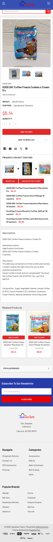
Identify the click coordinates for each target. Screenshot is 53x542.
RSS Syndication (9, 465)
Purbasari (32, 497)
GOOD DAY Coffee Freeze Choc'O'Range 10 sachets (39, 343)
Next (49, 334)
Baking (32, 460)
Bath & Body (34, 470)
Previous (3, 334)
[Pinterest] (26, 148)
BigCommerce (42, 527)
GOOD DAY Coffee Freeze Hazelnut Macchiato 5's (13, 343)
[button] (26, 140)
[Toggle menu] (3, 3)
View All (31, 511)
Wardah (5, 493)
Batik (31, 474)
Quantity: (7, 118)
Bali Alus (6, 497)
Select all (10, 181)
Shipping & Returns (10, 456)
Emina (30, 493)
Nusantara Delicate (10, 502)
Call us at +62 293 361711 (27, 431)
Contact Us (7, 460)
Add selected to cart (31, 181)
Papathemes (34, 530)
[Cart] (49, 3)
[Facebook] (4, 148)
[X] (21, 148)
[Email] (10, 148)
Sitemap (6, 470)
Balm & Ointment (36, 465)
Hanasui (5, 507)
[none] (26, 43)
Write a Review (8, 94)
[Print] (15, 148)
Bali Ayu (31, 507)
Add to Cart (13, 337)
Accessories (34, 456)
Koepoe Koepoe (35, 502)
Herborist (6, 511)
